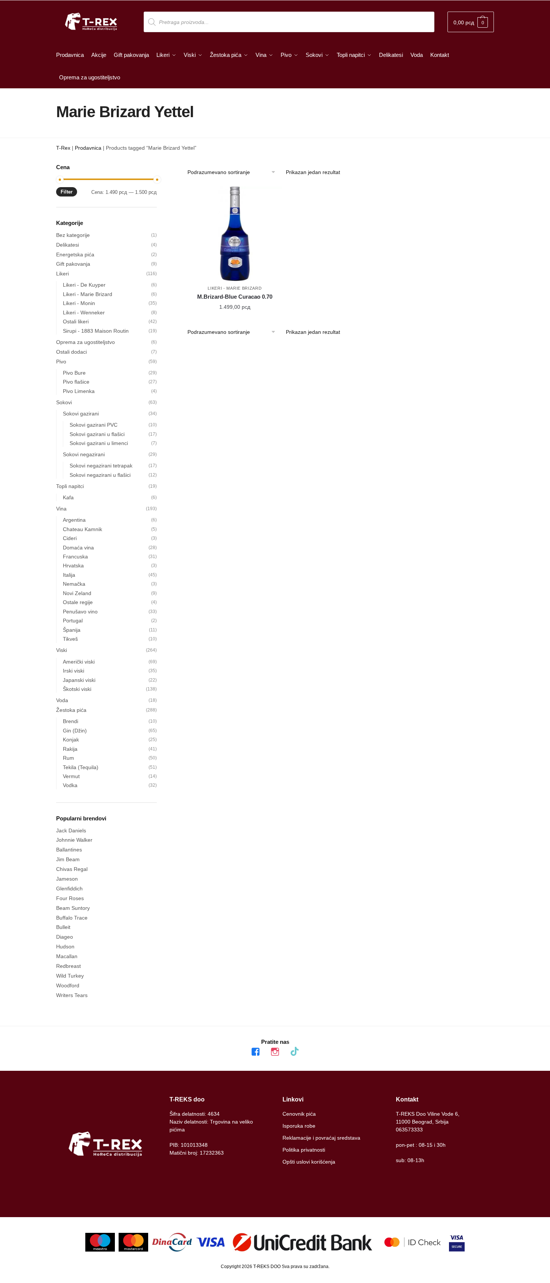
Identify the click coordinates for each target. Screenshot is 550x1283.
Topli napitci (70, 486)
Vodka (70, 785)
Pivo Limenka (79, 391)
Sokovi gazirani (81, 414)
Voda (62, 700)
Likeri (62, 274)
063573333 (409, 1130)
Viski (61, 650)
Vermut (71, 776)
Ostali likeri (76, 321)
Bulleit (63, 927)
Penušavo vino (80, 612)
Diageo (64, 937)
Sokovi (64, 402)
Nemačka (74, 584)
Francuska (75, 557)
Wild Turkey (70, 976)
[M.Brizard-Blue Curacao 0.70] (234, 233)
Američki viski (79, 662)
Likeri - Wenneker (84, 313)
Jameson (67, 879)
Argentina (74, 520)
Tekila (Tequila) (80, 767)
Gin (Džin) (75, 731)
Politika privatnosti (303, 1150)
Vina (61, 509)
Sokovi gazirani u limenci (99, 443)
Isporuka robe (298, 1126)
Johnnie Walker (74, 840)
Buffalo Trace (72, 918)
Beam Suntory (73, 908)
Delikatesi (67, 245)
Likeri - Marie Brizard (235, 288)
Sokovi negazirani (84, 454)
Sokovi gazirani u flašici (97, 434)
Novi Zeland (77, 593)
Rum (68, 758)
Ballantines (69, 850)
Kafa (68, 497)
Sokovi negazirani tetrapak (101, 466)
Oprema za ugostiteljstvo (85, 342)
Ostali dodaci (71, 352)
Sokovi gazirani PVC (93, 425)
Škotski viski (77, 689)
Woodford (67, 985)
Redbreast (68, 966)
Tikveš (70, 639)
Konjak (71, 740)
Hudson (65, 947)
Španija (71, 630)
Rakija (70, 749)
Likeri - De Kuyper (84, 285)
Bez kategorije (73, 235)
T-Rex (63, 148)
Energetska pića (75, 254)
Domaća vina (78, 548)
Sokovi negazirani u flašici (100, 475)
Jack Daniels (71, 831)
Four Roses (70, 898)
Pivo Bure (74, 373)
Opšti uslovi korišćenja (308, 1162)
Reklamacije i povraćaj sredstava (321, 1138)
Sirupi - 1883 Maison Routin (96, 331)
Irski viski (73, 671)
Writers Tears (72, 995)
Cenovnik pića (299, 1114)
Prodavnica (88, 148)
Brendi (70, 721)
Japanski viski (79, 680)
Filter (67, 192)
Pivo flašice (76, 382)
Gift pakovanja (73, 264)
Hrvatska (73, 566)
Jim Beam (68, 859)
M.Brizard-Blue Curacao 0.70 (234, 296)
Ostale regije (78, 602)
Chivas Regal (72, 869)
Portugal (73, 621)
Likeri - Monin (79, 303)
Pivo (61, 362)
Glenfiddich (69, 889)
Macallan (66, 956)
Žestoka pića (71, 710)
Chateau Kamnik (82, 529)
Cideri (70, 538)
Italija (69, 575)
